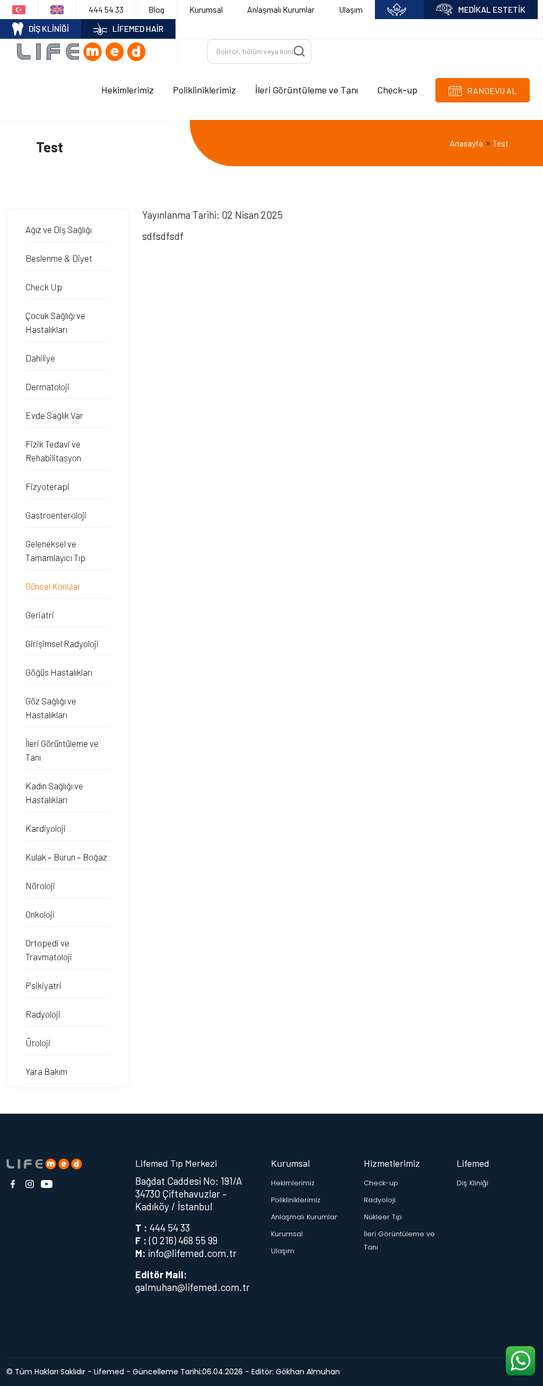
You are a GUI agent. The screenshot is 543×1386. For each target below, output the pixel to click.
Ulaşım (351, 9)
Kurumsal (206, 9)
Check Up (43, 286)
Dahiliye (40, 357)
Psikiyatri (43, 985)
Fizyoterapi (47, 486)
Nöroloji (40, 885)
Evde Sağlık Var (54, 415)
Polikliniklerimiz (204, 90)
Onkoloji (40, 914)
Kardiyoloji (45, 828)
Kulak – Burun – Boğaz (66, 856)
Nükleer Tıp (383, 1217)
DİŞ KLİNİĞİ (49, 28)
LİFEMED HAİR (137, 28)
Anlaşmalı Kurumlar (280, 9)
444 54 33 (106, 9)
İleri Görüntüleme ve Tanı (306, 90)
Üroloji (37, 1042)
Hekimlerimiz (127, 90)
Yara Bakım (46, 1071)
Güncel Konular (53, 586)
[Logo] (85, 51)
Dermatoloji (47, 386)
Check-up (397, 90)
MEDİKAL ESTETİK (492, 9)
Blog (156, 9)
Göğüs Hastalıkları (58, 672)
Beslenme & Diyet (58, 258)
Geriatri (39, 614)
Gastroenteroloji (55, 515)
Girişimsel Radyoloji (62, 643)
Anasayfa (466, 143)
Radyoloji (42, 1014)
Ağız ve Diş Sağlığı (58, 229)
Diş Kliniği (472, 1183)
